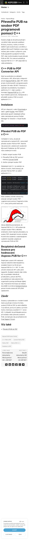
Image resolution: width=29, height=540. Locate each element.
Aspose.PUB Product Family (9, 336)
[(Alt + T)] (8, 7)
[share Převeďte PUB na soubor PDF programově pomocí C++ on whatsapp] (20, 365)
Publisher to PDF (6, 346)
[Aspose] (11, 2)
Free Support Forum (8, 319)
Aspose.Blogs (10, 18)
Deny (20, 534)
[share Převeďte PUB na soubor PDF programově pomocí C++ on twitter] (6, 365)
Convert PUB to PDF (19, 339)
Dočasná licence (21, 286)
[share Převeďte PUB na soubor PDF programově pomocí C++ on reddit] (13, 365)
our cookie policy (19, 526)
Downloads (22, 109)
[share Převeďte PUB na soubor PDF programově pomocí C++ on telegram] (23, 365)
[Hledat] (27, 2)
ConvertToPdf (13, 159)
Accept (14, 530)
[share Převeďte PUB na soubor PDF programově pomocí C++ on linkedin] (10, 365)
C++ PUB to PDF (6, 339)
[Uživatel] (23, 2)
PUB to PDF (5, 343)
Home (4, 7)
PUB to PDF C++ (15, 343)
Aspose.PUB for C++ (15, 92)
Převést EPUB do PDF (10, 329)
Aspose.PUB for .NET (13, 81)
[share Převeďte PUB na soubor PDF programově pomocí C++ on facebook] (16, 365)
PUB (8, 40)
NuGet (12, 111)
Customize (8, 534)
